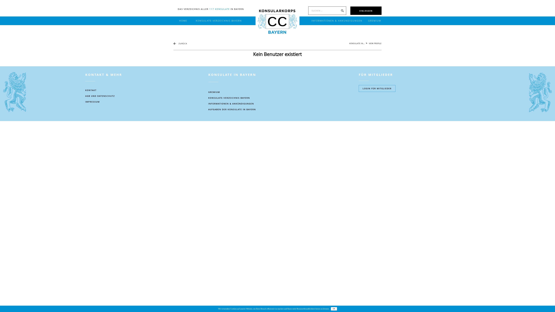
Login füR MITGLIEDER (377, 88)
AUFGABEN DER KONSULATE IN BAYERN (232, 109)
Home (183, 20)
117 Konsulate (219, 9)
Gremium (374, 20)
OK (334, 309)
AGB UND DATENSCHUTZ (100, 96)
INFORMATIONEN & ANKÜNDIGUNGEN (336, 20)
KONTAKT (91, 90)
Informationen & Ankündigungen (231, 103)
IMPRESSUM (92, 101)
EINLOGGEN (366, 11)
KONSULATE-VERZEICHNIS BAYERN (219, 20)
